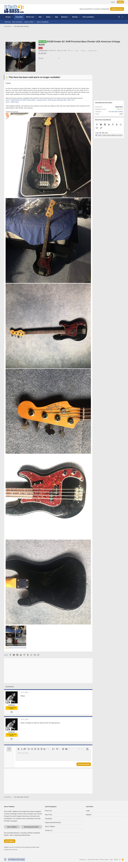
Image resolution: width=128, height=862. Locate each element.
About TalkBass (50, 826)
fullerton (83, 50)
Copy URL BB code (101, 132)
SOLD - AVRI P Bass (12, 102)
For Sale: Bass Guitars (116, 111)
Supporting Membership (53, 822)
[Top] (120, 859)
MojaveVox (44, 50)
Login (88, 810)
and (17, 647)
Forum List (48, 810)
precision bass (92, 50)
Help (111, 859)
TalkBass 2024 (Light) (17, 859)
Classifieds (48, 818)
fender (77, 50)
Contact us (48, 830)
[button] (12, 17)
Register (88, 814)
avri (72, 50)
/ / (52, 50)
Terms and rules (93, 859)
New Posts (48, 814)
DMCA (116, 859)
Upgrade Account (117, 9)
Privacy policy (103, 859)
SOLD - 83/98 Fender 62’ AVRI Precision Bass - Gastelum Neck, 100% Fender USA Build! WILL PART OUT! (40, 100)
